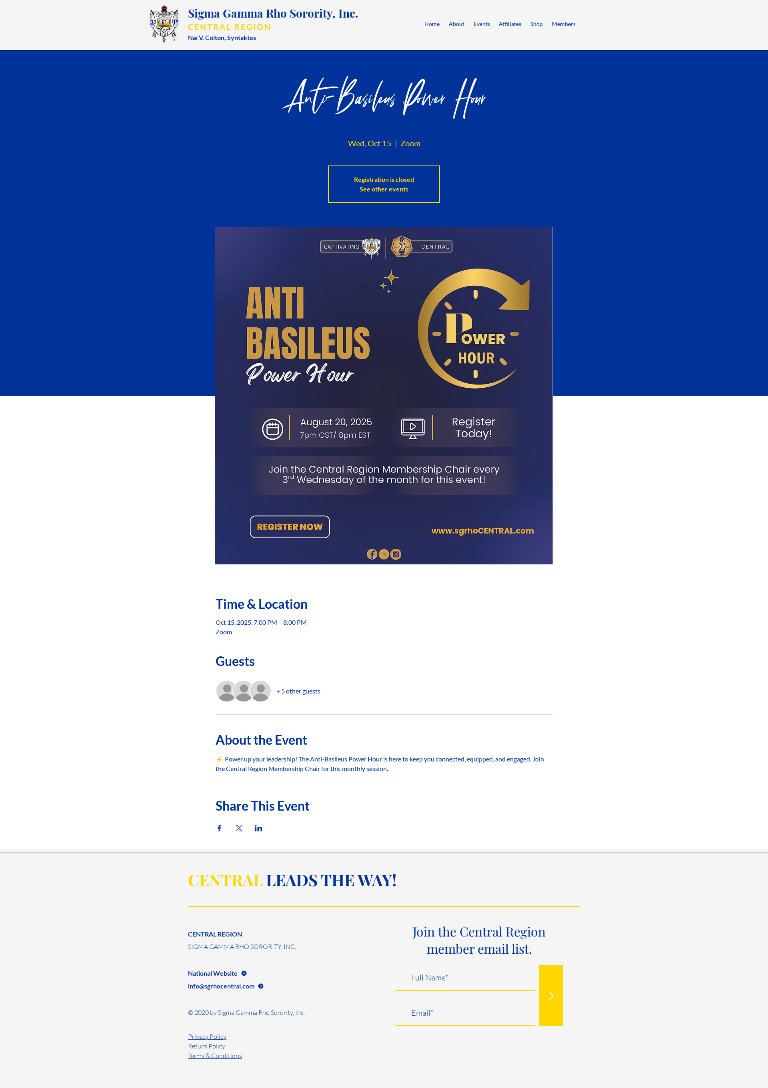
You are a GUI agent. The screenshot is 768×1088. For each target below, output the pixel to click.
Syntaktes (241, 37)
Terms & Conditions (215, 1056)
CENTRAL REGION (230, 27)
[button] (456, 23)
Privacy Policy (207, 1036)
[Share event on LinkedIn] (258, 828)
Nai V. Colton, (207, 37)
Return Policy (206, 1046)
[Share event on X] (239, 828)
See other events (384, 189)
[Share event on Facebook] (219, 828)
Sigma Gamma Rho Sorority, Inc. (273, 13)
